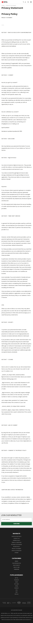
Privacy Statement (16, 548)
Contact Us (16, 538)
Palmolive (16, 580)
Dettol (16, 578)
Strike (16, 586)
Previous (2, 621)
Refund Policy (16, 546)
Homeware (16, 569)
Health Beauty (16, 565)
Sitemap (16, 552)
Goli (17, 590)
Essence (16, 588)
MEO (16, 592)
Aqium (16, 582)
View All (16, 594)
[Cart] (28, 2)
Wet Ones (16, 584)
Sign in (13, 550)
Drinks (16, 561)
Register (19, 550)
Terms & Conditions (16, 542)
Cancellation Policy (16, 536)
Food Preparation (16, 563)
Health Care (16, 567)
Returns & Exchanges (16, 544)
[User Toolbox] (25, 2)
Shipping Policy (16, 540)
